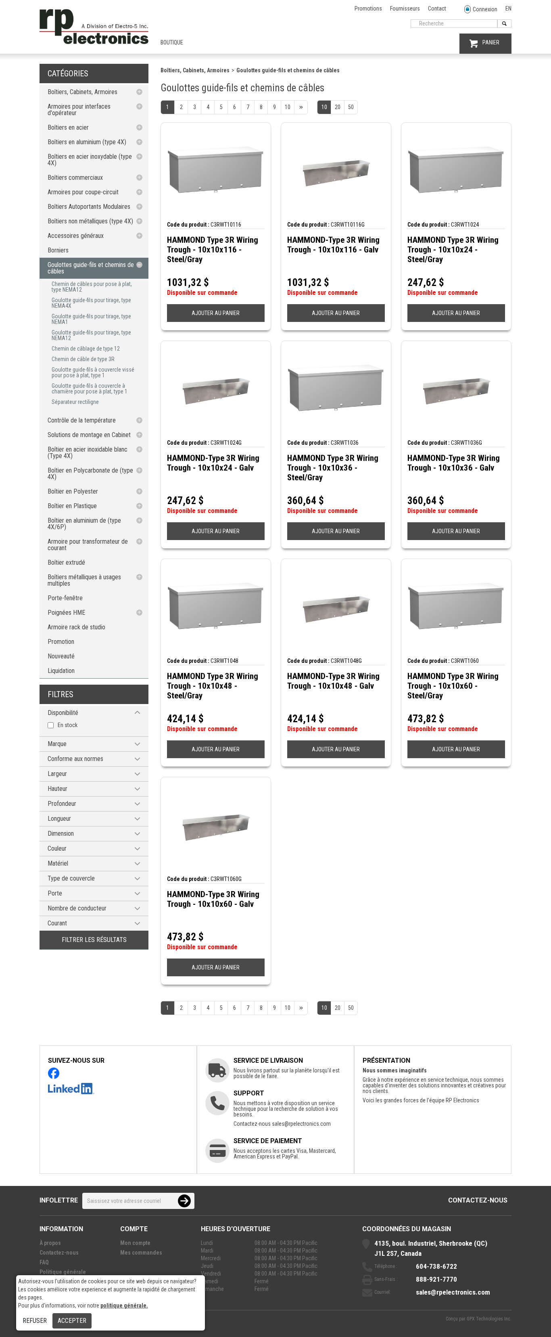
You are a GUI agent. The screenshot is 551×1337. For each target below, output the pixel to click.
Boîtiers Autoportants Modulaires (89, 206)
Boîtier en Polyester (73, 491)
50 (351, 107)
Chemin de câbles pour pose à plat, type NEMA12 (92, 287)
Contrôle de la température (82, 420)
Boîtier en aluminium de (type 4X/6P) (84, 524)
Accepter (72, 1320)
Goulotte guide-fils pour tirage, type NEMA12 (91, 335)
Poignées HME (66, 612)
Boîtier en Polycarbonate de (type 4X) (90, 474)
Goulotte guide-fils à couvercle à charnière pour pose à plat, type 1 (89, 389)
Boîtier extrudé (66, 562)
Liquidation (61, 671)
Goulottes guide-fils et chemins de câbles (91, 268)
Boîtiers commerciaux (75, 177)
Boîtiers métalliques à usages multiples (84, 580)
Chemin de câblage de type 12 (86, 348)
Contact (437, 8)
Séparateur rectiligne (75, 402)
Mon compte (135, 1243)
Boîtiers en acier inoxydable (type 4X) (90, 160)
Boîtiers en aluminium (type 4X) (87, 142)
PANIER (490, 42)
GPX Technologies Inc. (489, 1319)
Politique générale (63, 1272)
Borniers (58, 250)
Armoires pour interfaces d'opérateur (79, 110)
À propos (50, 1243)
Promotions (368, 8)
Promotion (61, 641)
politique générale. (124, 1305)
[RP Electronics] (94, 42)
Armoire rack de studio (76, 627)
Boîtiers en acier (68, 127)
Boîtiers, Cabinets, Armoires (82, 92)
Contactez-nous (477, 1200)
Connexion (485, 9)
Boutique (172, 42)
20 (337, 107)
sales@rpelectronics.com (301, 1123)
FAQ (44, 1262)
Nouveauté (61, 656)
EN (508, 8)
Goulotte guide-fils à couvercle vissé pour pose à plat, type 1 (93, 372)
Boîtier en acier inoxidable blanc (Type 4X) (87, 453)
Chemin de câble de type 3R (83, 359)
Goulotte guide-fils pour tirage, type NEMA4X (91, 303)
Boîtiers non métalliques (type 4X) (90, 221)
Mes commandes (141, 1252)
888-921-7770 (436, 1279)
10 (324, 107)
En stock (67, 725)
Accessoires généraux (76, 236)
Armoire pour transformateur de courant (88, 545)
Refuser (35, 1320)
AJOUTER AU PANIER (216, 313)
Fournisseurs (405, 8)
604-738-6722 (436, 1266)
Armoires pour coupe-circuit (83, 192)
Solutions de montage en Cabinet (89, 435)
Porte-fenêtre (65, 598)
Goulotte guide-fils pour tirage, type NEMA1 (91, 319)
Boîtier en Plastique (72, 506)
